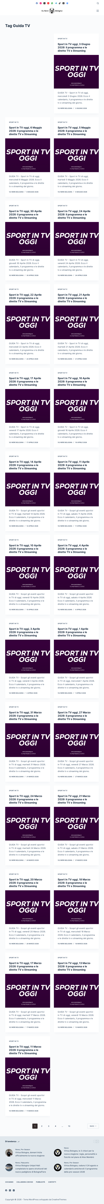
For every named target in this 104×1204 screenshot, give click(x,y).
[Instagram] (41, 3)
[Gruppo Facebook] (67, 3)
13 (69, 1126)
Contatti (52, 1182)
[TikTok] (60, 3)
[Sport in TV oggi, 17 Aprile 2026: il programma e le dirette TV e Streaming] (27, 406)
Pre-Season (25, 1149)
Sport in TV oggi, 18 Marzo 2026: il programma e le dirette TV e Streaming (74, 883)
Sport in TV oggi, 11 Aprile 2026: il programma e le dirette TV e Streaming (74, 465)
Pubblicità (40, 1182)
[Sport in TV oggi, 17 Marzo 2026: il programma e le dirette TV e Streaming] (27, 991)
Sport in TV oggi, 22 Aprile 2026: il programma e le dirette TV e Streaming (25, 298)
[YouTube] (48, 3)
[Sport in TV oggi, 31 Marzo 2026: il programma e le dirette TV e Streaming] (27, 740)
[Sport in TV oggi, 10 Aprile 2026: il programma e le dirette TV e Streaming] (27, 573)
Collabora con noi (24, 1182)
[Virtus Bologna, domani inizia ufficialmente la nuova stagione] (9, 1153)
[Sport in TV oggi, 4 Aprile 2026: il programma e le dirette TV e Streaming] (76, 573)
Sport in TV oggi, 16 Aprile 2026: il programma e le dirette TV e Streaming (74, 381)
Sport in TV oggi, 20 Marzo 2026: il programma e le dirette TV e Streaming (25, 883)
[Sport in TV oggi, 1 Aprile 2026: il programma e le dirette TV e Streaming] (76, 656)
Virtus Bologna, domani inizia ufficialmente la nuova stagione (30, 1154)
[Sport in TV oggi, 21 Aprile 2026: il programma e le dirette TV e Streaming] (76, 322)
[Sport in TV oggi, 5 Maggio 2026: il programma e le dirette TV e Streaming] (76, 155)
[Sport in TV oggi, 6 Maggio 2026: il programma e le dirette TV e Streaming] (27, 155)
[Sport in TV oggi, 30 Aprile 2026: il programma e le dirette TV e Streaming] (27, 239)
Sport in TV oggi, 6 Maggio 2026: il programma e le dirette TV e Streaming (25, 131)
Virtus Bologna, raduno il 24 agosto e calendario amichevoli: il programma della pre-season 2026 (81, 1168)
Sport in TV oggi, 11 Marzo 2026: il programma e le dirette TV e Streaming (25, 1050)
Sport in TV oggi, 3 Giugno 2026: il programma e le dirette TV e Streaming (74, 47)
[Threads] (63, 3)
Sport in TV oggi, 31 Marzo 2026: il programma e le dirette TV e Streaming (25, 716)
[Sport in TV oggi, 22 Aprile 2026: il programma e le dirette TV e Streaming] (27, 322)
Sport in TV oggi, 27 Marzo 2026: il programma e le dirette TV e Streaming (74, 716)
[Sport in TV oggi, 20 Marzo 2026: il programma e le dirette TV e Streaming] (27, 907)
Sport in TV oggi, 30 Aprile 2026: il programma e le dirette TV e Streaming (25, 214)
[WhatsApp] (52, 3)
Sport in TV (62, 39)
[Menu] (98, 11)
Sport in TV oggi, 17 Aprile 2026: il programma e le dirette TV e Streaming (25, 381)
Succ (92, 1126)
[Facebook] (37, 3)
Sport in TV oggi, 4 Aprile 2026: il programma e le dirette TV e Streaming (73, 549)
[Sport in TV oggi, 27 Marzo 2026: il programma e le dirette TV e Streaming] (76, 740)
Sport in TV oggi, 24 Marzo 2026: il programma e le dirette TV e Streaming (25, 799)
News (17, 1149)
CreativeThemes (59, 1199)
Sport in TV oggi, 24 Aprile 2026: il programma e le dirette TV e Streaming (74, 214)
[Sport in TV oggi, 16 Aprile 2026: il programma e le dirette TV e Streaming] (76, 406)
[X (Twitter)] (44, 3)
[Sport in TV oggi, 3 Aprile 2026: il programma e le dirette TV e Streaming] (27, 656)
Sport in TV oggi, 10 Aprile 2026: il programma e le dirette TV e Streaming (25, 549)
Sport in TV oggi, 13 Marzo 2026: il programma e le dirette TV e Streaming (74, 966)
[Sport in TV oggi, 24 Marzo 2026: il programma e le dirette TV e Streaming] (27, 824)
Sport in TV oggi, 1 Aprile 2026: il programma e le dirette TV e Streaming (73, 632)
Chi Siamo (9, 1182)
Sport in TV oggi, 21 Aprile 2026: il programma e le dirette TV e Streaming (74, 298)
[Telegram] (56, 3)
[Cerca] (98, 3)
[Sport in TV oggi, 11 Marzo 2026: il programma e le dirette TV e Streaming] (27, 1074)
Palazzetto (25, 1163)
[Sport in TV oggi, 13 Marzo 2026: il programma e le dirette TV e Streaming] (76, 991)
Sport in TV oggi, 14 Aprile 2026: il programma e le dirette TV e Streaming (25, 465)
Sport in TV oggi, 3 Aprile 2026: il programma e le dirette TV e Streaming (24, 632)
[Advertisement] (27, 52)
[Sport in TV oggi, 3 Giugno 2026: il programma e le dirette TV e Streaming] (76, 72)
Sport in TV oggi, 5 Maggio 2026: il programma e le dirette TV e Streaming (74, 131)
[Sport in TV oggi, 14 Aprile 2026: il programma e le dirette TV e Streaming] (27, 489)
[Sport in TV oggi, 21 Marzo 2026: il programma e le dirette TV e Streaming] (76, 824)
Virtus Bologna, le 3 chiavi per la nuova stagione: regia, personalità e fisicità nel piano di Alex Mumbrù (80, 1154)
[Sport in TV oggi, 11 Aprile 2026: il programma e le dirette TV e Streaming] (76, 489)
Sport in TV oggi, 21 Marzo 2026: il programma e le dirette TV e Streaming (74, 799)
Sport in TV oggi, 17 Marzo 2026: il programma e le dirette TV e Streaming (25, 966)
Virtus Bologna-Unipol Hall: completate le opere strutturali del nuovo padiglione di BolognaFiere (31, 1168)
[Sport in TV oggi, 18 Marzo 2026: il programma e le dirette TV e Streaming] (76, 907)
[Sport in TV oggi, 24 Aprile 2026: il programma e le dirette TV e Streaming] (76, 239)
